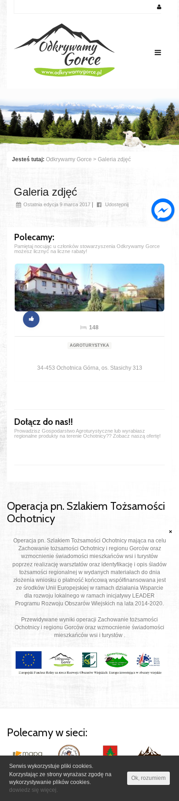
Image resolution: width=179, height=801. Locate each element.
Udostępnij (116, 204)
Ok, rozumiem (148, 778)
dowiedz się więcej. (33, 790)
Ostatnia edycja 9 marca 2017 (56, 204)
